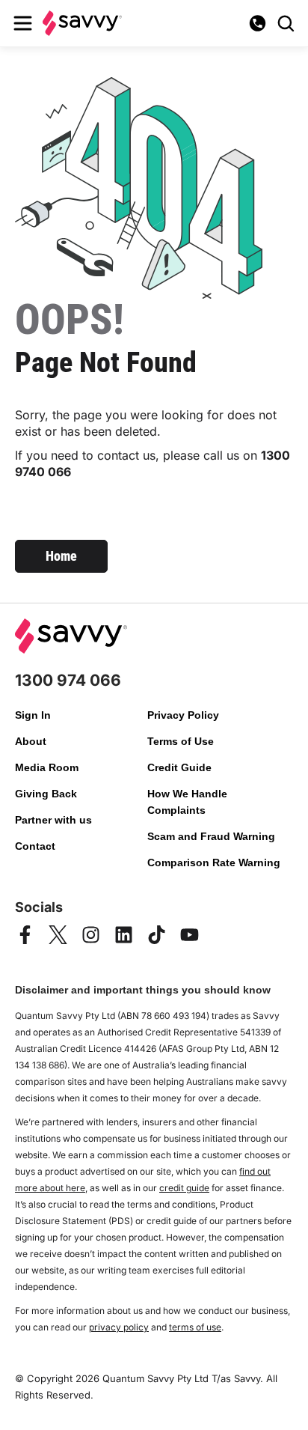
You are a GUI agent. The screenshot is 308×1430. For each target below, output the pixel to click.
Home (61, 556)
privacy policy (119, 1327)
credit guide (184, 1187)
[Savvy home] (82, 22)
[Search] (285, 23)
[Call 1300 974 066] (257, 23)
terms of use (195, 1327)
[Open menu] (22, 23)
